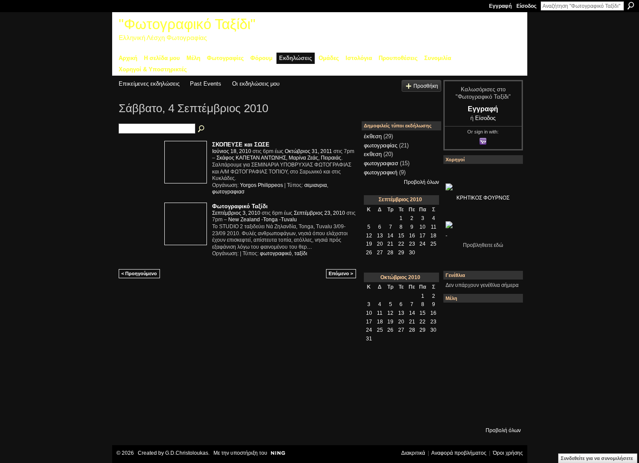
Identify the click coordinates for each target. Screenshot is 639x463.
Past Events (205, 83)
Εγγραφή (500, 6)
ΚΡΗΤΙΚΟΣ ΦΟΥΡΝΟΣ (482, 198)
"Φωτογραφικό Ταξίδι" (187, 24)
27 (380, 253)
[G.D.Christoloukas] (504, 410)
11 (433, 227)
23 (412, 244)
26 (369, 253)
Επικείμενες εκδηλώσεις (149, 83)
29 (401, 253)
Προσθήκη (425, 86)
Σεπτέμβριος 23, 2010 (319, 213)
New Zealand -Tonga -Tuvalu (262, 220)
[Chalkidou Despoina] (457, 340)
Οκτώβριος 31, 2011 (308, 151)
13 (380, 236)
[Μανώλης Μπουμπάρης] (457, 387)
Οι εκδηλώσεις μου (256, 83)
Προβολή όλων (421, 182)
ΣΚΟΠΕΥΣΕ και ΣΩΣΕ (241, 144)
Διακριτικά (413, 453)
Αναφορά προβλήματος (458, 453)
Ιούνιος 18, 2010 (231, 151)
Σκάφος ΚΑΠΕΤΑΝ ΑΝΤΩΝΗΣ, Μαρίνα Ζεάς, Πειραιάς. (279, 158)
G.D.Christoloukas (186, 453)
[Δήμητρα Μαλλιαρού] (504, 316)
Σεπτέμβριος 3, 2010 (236, 213)
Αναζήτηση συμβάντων (202, 129)
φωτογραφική (380, 172)
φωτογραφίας (380, 145)
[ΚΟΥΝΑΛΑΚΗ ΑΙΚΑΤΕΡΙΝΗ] (457, 316)
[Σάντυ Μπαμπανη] (504, 387)
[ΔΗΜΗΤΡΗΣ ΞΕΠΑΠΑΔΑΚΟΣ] (504, 340)
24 (422, 244)
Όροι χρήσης (508, 453)
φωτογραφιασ (228, 192)
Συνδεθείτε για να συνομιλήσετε (597, 458)
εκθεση (373, 154)
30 (412, 253)
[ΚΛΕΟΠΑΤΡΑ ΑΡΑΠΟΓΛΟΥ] (480, 363)
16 (412, 236)
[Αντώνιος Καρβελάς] (480, 410)
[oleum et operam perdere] (480, 316)
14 (390, 236)
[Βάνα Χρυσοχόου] (480, 340)
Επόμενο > (341, 273)
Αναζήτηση (630, 6)
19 (369, 244)
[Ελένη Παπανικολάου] (504, 363)
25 (433, 244)
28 (390, 253)
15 (401, 236)
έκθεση (373, 136)
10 (422, 227)
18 (433, 236)
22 (401, 244)
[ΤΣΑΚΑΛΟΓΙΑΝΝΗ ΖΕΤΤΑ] (457, 410)
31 (369, 339)
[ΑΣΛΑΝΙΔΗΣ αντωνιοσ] (457, 363)
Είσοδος (526, 6)
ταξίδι (300, 253)
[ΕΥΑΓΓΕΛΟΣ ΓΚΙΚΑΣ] (480, 387)
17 (422, 236)
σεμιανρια (315, 185)
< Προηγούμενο (139, 273)
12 (369, 236)
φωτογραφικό (276, 253)
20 (380, 244)
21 (390, 244)
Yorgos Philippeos (261, 185)
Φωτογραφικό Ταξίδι (240, 206)
